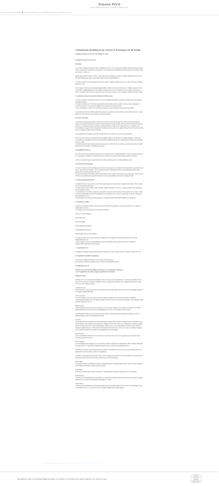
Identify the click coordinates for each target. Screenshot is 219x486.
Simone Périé (109, 4)
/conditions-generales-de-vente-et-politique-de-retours (88, 463)
